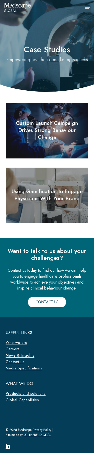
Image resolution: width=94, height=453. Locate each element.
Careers (13, 349)
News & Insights (20, 355)
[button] (87, 7)
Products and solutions (26, 393)
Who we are (16, 342)
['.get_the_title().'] (47, 130)
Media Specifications (24, 368)
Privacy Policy (42, 429)
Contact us (15, 362)
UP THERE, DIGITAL (37, 434)
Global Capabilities (22, 400)
